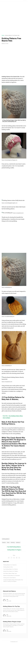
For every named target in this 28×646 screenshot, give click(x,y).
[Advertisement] (14, 19)
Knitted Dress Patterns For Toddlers (10, 571)
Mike (7, 599)
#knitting (13, 542)
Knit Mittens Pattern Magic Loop (10, 573)
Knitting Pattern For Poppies (14, 550)
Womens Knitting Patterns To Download (11, 575)
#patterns (18, 542)
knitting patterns (5, 539)
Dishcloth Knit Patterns (9, 591)
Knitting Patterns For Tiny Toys (11, 606)
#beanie (4, 542)
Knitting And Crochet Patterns (9, 577)
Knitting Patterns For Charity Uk (9, 565)
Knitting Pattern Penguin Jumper (12, 621)
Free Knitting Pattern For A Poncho (10, 569)
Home (3, 35)
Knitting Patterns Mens (8, 567)
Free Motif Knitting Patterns (14, 547)
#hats (8, 542)
